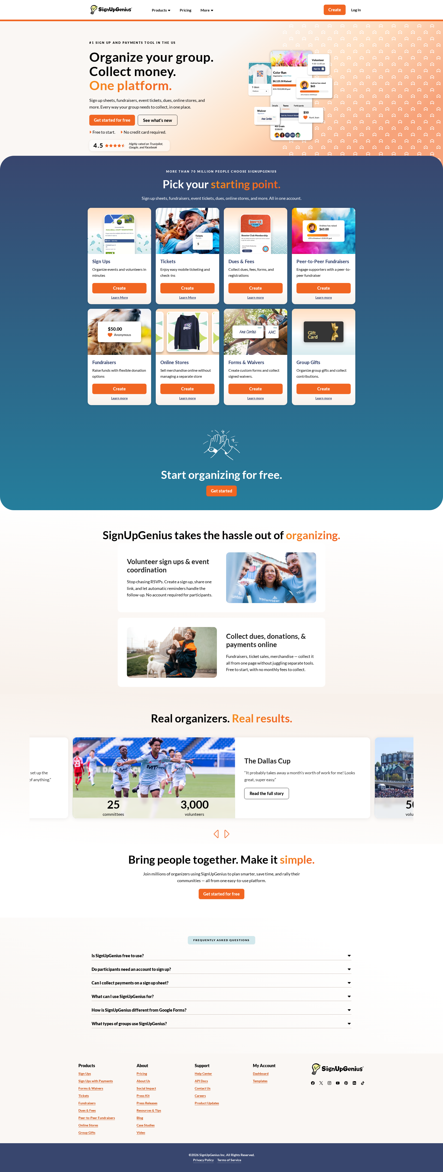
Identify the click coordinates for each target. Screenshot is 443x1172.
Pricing (185, 10)
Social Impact (146, 1088)
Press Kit (143, 1096)
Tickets (83, 1096)
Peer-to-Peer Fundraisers (96, 1118)
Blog (140, 1118)
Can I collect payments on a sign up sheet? (130, 982)
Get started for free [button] (112, 120)
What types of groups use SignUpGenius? (129, 1023)
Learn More (119, 297)
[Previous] (216, 833)
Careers (200, 1096)
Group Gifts (86, 1132)
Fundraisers (87, 1103)
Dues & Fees (87, 1110)
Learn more (255, 297)
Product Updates (207, 1103)
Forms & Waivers (90, 1088)
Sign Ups (84, 1073)
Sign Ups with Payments (95, 1081)
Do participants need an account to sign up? (131, 969)
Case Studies (146, 1125)
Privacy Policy (203, 1160)
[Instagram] (329, 1083)
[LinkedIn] (354, 1083)
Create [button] (334, 9)
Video (141, 1132)
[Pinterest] (346, 1083)
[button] (161, 10)
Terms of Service (229, 1160)
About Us (143, 1081)
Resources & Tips (149, 1110)
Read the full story (267, 793)
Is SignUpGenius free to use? (118, 955)
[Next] (226, 833)
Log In (356, 10)
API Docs (201, 1081)
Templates (260, 1081)
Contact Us (202, 1088)
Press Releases (147, 1103)
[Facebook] (313, 1083)
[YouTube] (338, 1083)
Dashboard (261, 1073)
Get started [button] (221, 490)
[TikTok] (363, 1083)
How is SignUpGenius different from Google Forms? (139, 1010)
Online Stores (88, 1125)
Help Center (203, 1073)
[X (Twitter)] (321, 1083)
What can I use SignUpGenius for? (123, 996)
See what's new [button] (157, 120)
